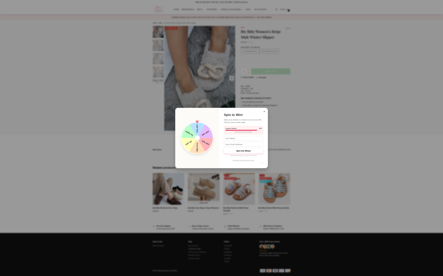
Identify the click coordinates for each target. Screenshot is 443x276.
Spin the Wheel (243, 151)
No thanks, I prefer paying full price (243, 160)
